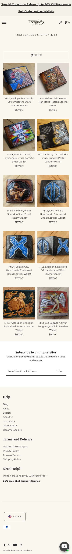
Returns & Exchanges (15, 446)
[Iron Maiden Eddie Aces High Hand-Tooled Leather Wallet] (53, 79)
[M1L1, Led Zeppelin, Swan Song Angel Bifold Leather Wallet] (53, 303)
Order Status (10, 425)
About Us (8, 417)
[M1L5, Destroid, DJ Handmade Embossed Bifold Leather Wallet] (53, 191)
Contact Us (9, 421)
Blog (5, 404)
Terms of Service (12, 455)
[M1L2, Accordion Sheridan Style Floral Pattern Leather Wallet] (19, 303)
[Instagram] (20, 545)
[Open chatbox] (64, 547)
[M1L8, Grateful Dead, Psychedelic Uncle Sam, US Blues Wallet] (19, 135)
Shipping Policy (12, 459)
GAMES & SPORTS (36, 35)
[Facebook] (4, 545)
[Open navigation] (14, 22)
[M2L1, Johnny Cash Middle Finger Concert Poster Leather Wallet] (53, 135)
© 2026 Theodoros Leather (17, 550)
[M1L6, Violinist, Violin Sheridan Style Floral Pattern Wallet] (19, 191)
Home (19, 35)
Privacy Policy (11, 451)
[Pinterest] (8, 545)
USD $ (17, 516)
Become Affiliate (12, 430)
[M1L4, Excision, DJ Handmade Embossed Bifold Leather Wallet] (19, 247)
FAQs (6, 408)
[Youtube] (14, 545)
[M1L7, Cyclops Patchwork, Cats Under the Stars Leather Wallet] (19, 79)
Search (7, 412)
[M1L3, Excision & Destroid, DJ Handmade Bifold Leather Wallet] (53, 247)
